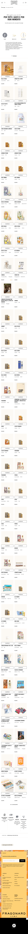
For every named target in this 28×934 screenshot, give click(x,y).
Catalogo (16, 883)
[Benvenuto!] (14, 2)
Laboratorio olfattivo (6, 898)
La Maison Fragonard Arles (7, 903)
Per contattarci (17, 885)
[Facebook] (12, 916)
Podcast (15, 881)
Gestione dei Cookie (6, 887)
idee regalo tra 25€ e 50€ (7, 844)
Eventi (15, 879)
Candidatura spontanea (18, 898)
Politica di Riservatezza (7, 885)
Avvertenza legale (6, 880)
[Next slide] (25, 35)
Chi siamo (16, 875)
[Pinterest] (14, 916)
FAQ (3, 875)
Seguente (15, 804)
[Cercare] (4, 2)
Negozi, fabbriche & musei (19, 877)
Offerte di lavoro (17, 900)
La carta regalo (5, 896)
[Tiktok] (16, 916)
